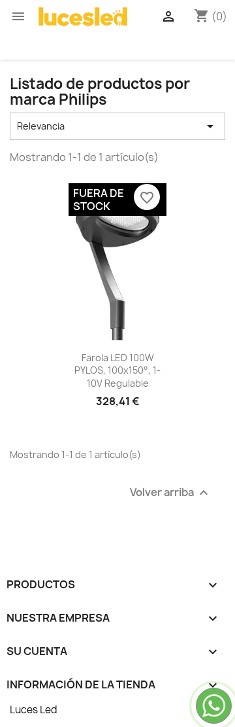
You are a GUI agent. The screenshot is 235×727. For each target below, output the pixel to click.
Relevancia (117, 126)
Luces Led (33, 710)
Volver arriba (171, 493)
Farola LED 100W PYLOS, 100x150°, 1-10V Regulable (117, 370)
